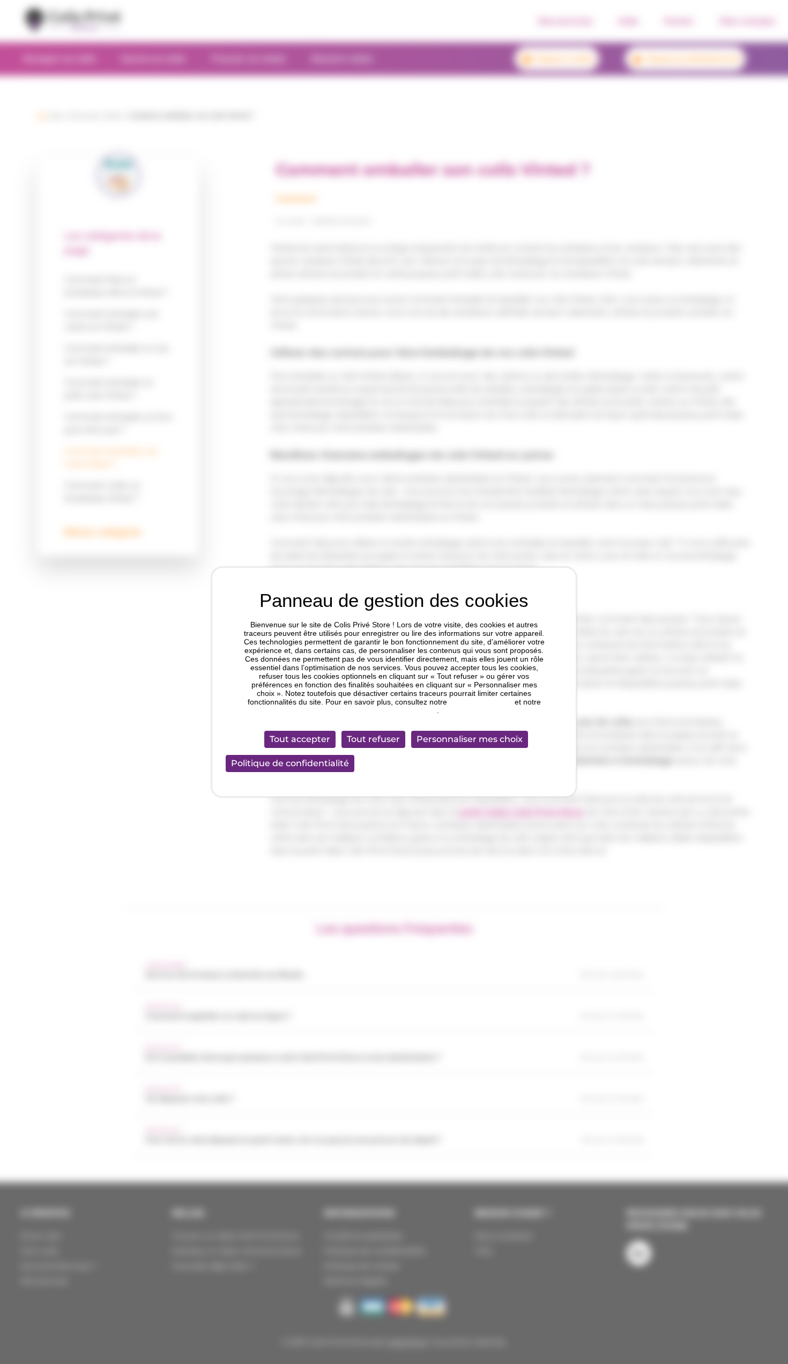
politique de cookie (480, 702)
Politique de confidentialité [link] (290, 763)
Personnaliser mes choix (470, 739)
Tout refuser (373, 739)
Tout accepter (300, 739)
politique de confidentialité (393, 710)
